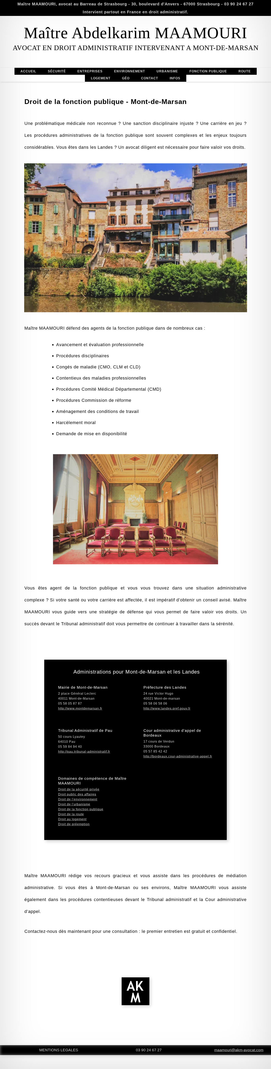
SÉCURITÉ (57, 71)
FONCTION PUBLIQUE (208, 71)
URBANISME (167, 71)
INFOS (175, 78)
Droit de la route (71, 814)
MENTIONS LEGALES (58, 1050)
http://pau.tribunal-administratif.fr (84, 751)
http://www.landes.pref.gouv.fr (166, 708)
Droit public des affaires (77, 794)
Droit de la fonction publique (80, 809)
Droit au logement (72, 819)
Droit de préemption (74, 824)
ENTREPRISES (90, 71)
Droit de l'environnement (77, 799)
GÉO (126, 78)
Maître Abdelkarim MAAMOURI (135, 33)
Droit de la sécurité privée (78, 789)
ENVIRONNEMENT (129, 71)
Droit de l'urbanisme (74, 804)
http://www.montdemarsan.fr (80, 708)
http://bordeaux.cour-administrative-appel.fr (177, 756)
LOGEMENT (101, 78)
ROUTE (244, 71)
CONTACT (149, 78)
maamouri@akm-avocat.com (238, 1050)
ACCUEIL (28, 71)
